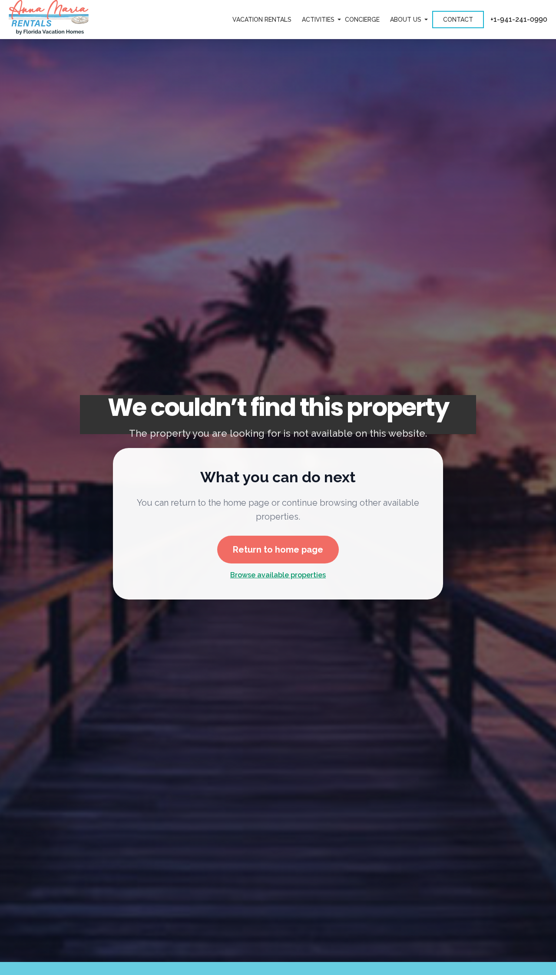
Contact (458, 19)
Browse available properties (278, 575)
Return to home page (278, 549)
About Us (405, 19)
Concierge (362, 19)
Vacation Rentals (261, 19)
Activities (318, 19)
